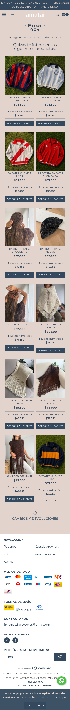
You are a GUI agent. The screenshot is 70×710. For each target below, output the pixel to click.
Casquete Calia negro (50, 250)
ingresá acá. (35, 682)
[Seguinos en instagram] (7, 640)
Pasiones (10, 546)
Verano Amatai (45, 554)
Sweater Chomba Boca (50, 477)
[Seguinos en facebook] (15, 640)
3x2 (6, 554)
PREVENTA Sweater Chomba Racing (50, 99)
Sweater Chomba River (19, 175)
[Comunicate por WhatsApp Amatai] (61, 680)
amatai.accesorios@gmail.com (29, 624)
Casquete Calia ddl (19, 324)
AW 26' (8, 562)
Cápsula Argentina (47, 546)
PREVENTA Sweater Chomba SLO (19, 99)
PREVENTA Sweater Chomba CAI (50, 175)
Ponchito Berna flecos (50, 326)
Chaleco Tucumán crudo (19, 402)
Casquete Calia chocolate (19, 250)
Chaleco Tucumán (19, 476)
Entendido (35, 705)
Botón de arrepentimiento (35, 686)
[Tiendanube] (35, 669)
